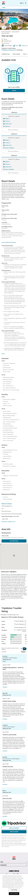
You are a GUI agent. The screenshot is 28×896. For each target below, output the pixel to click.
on (21, 648)
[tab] (5, 54)
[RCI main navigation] (25, 3)
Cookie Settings (14, 889)
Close (3, 353)
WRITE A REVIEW (14, 831)
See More (5, 687)
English (23, 651)
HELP (2, 862)
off (24, 648)
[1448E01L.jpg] (14, 19)
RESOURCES (4, 865)
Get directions (14, 541)
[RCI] (3, 3)
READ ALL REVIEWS (14, 828)
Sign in (22, 3)
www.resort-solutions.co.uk (8, 521)
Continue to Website (14, 893)
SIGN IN (14, 90)
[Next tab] (27, 54)
